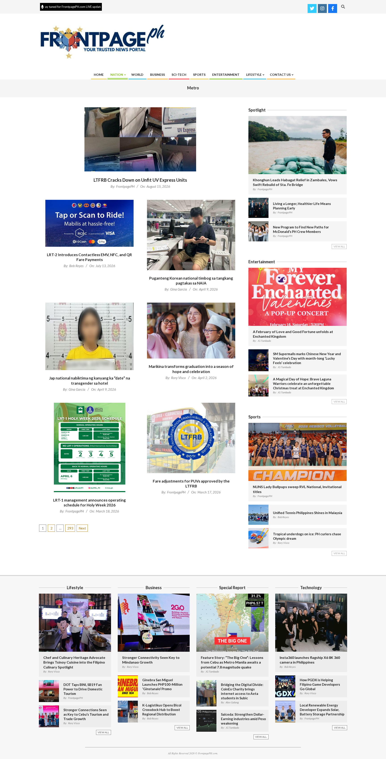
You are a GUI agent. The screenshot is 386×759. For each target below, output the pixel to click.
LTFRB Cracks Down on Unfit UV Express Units (140, 180)
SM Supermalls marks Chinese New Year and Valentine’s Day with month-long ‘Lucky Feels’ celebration (307, 358)
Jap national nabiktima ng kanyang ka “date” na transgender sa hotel (89, 381)
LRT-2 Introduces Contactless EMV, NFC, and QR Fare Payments (89, 257)
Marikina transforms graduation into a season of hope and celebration (191, 369)
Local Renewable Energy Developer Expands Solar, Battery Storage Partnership (322, 709)
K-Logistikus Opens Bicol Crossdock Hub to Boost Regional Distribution (161, 709)
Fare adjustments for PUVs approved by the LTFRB (191, 484)
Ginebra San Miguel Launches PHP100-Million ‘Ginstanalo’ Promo (162, 684)
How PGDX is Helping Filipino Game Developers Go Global (320, 684)
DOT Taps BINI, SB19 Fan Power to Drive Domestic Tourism (83, 689)
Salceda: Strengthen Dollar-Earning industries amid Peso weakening (243, 718)
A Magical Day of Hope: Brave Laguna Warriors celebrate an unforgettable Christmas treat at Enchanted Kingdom (303, 383)
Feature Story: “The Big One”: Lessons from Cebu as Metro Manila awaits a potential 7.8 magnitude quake (232, 662)
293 (70, 528)
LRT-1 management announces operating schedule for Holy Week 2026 (89, 503)
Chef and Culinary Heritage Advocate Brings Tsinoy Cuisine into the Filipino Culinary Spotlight (74, 662)
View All (339, 246)
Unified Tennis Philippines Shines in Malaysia (307, 513)
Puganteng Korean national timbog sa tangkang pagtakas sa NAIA (191, 281)
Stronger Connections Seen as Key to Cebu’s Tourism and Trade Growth (86, 714)
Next (82, 528)
